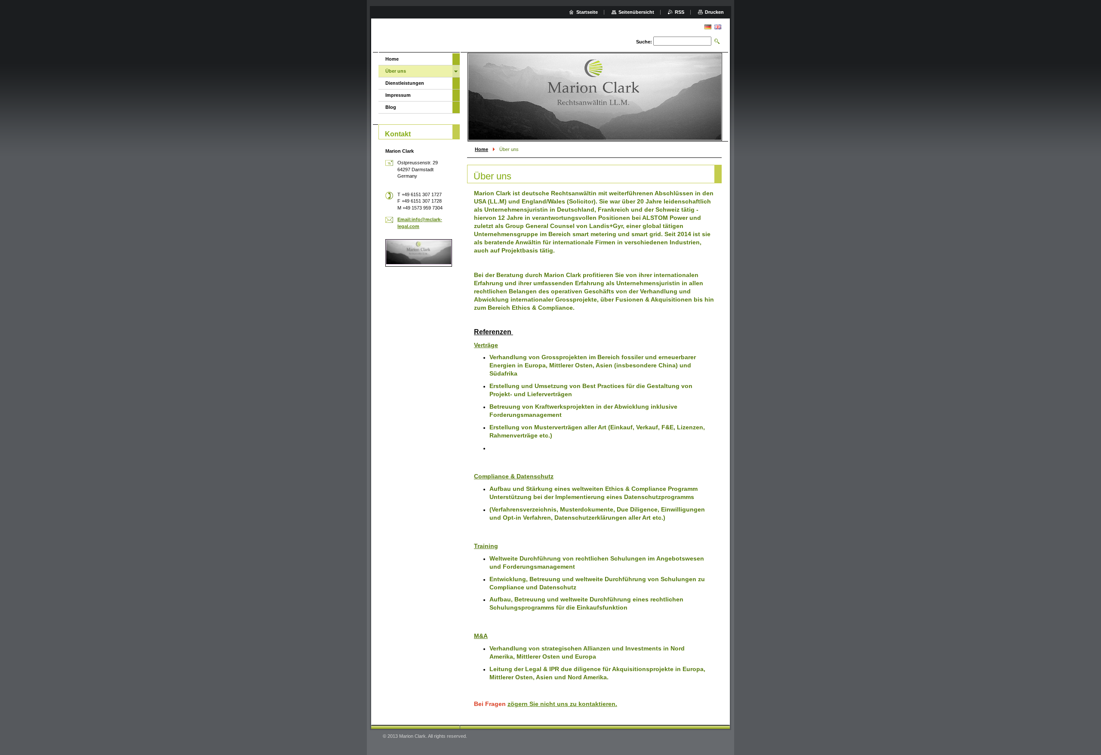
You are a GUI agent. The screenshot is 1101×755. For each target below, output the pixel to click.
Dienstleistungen (404, 83)
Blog (390, 107)
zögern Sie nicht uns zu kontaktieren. (562, 704)
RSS (679, 12)
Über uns (395, 71)
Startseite (587, 12)
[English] (717, 26)
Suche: (644, 41)
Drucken (714, 12)
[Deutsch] (707, 26)
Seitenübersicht (636, 12)
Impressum (398, 95)
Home (481, 149)
